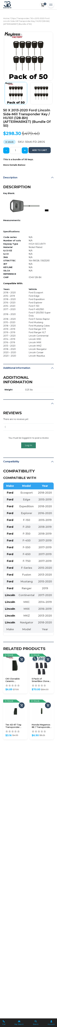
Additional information (16, 368)
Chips (13, 18)
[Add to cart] (22, 659)
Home (6, 18)
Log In (28, 445)
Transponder (23, 18)
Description (10, 177)
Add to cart (39, 150)
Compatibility (11, 461)
